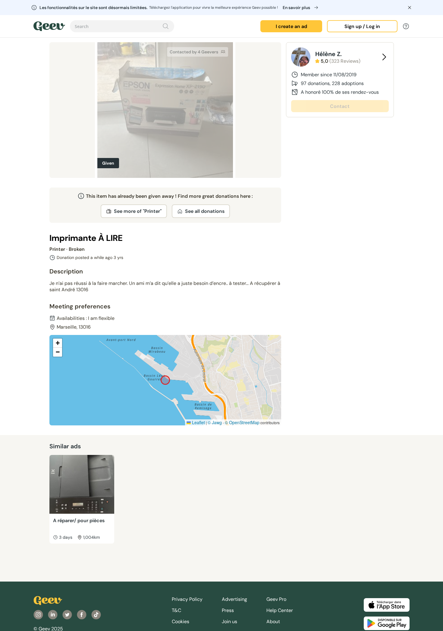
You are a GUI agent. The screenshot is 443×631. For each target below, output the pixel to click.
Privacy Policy (187, 599)
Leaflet (198, 422)
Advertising (234, 599)
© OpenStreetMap (242, 422)
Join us (229, 621)
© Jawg (215, 422)
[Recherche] (165, 26)
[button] (57, 343)
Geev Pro (276, 599)
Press (228, 610)
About (273, 621)
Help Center (279, 610)
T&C (176, 610)
